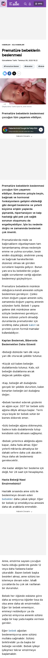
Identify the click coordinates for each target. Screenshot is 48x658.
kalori (32, 325)
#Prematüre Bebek (11, 66)
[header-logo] (17, 3)
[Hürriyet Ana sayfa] (3, 3)
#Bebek (41, 66)
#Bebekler (28, 66)
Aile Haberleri (18, 45)
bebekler (7, 499)
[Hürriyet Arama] (25, 3)
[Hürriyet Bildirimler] (30, 3)
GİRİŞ (40, 4)
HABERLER (6, 45)
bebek (12, 631)
